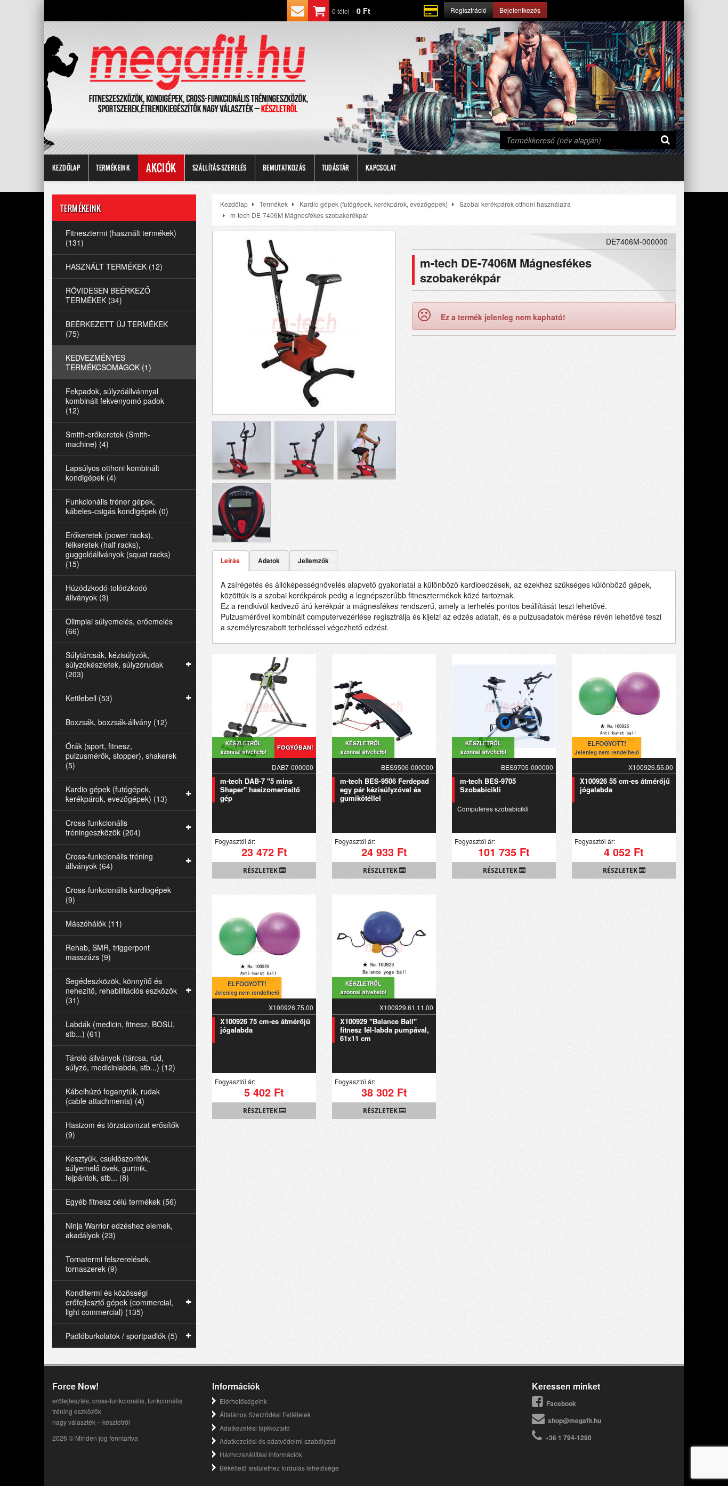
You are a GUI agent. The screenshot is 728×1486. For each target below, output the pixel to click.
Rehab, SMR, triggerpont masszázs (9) (108, 952)
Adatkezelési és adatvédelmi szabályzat (277, 1441)
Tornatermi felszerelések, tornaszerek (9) (108, 1264)
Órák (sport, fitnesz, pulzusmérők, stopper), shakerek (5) (121, 755)
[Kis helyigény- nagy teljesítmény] (241, 426)
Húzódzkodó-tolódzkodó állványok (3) (106, 592)
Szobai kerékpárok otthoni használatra (515, 203)
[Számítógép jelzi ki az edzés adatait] (241, 489)
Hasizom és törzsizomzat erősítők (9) (122, 1129)
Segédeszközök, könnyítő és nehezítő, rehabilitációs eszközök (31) (121, 990)
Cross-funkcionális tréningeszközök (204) (103, 827)
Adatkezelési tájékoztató (255, 1427)
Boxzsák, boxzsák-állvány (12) (116, 722)
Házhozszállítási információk (261, 1454)
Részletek (261, 870)
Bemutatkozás (284, 167)
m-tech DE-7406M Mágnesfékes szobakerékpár (299, 215)
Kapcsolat (381, 167)
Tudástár (336, 167)
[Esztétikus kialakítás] (304, 426)
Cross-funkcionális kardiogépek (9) (118, 894)
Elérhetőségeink (243, 1401)
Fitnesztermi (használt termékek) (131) (121, 238)
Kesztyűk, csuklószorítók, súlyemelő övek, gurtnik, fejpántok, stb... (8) (108, 1168)
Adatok (269, 560)
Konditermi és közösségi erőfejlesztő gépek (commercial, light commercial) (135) (119, 1302)
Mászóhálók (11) (94, 923)
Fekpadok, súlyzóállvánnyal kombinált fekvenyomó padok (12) (115, 401)
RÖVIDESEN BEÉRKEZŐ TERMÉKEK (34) (108, 295)
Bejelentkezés (519, 9)
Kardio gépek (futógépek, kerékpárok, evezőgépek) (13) (116, 794)
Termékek (274, 203)
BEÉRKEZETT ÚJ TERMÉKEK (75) (117, 329)
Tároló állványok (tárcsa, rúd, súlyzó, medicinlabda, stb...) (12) (120, 1062)
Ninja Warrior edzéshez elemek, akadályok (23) (119, 1230)
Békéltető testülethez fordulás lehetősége (279, 1467)
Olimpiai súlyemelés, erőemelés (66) (119, 626)
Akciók (161, 168)
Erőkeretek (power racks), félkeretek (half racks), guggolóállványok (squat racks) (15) (118, 549)
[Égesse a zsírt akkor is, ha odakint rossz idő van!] (366, 426)
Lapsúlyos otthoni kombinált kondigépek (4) (112, 472)
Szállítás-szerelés (219, 167)
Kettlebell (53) (89, 698)
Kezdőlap (66, 167)
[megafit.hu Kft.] (198, 62)
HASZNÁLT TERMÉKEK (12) (114, 266)
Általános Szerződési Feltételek (265, 1414)
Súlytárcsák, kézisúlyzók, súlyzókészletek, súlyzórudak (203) (114, 664)
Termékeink (113, 167)
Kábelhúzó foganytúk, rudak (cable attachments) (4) (113, 1096)
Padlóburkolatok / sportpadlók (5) (121, 1335)
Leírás (230, 560)
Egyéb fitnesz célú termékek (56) (121, 1201)
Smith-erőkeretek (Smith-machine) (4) (108, 439)
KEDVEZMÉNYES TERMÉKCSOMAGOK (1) (108, 362)
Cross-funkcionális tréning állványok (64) (109, 861)
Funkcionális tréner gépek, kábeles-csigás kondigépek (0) (117, 506)
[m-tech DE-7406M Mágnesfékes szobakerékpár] (304, 323)
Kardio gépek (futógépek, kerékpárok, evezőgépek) (374, 203)
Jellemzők (313, 560)
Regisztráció (468, 9)
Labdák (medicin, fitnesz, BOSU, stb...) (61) (120, 1029)
